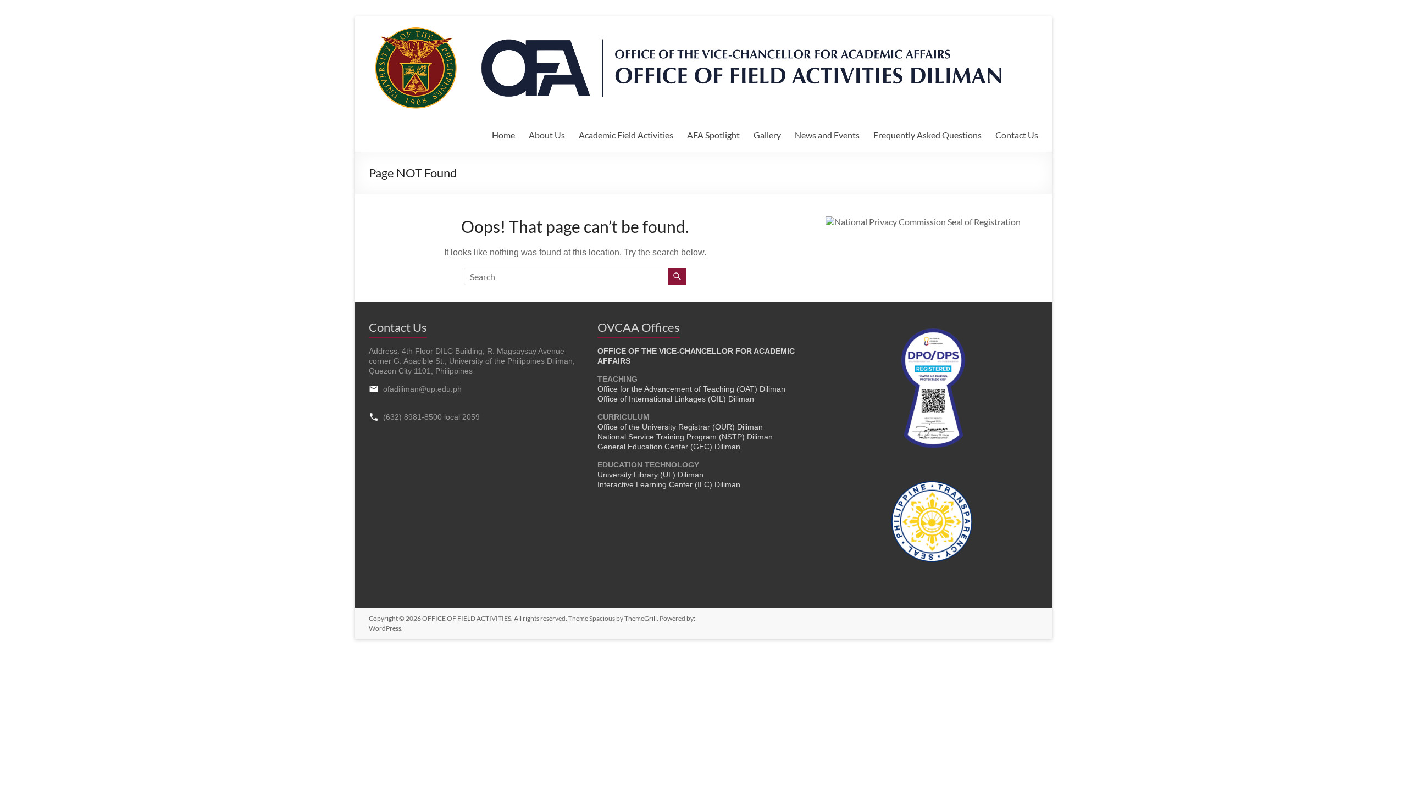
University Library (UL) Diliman (650, 474)
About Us (547, 135)
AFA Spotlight (713, 135)
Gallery (767, 135)
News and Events (827, 135)
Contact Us (1016, 135)
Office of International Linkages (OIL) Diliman (675, 398)
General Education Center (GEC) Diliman (668, 446)
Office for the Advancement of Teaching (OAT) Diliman (691, 389)
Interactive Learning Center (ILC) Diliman (668, 484)
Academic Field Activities (626, 135)
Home (503, 135)
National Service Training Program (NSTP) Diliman (685, 436)
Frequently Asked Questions (927, 135)
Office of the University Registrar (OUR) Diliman (680, 426)
